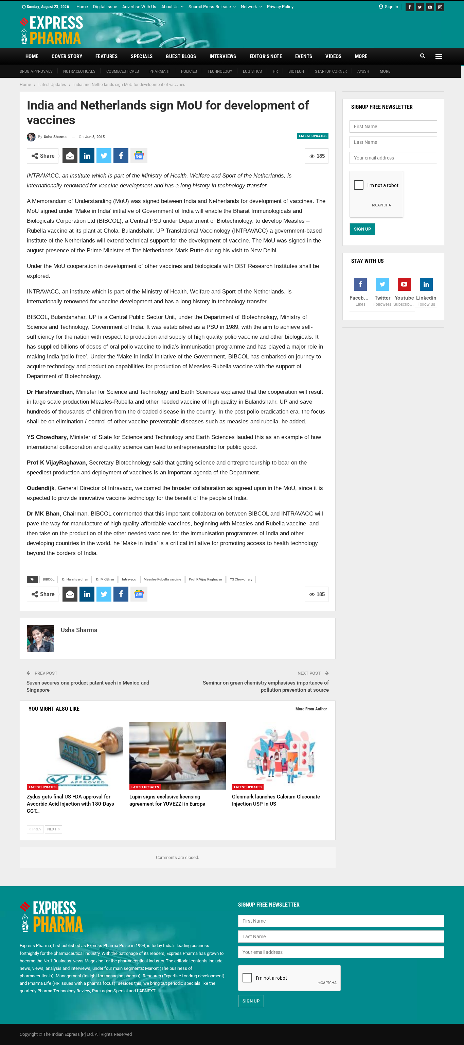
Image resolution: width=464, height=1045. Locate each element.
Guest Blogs (181, 56)
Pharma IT (159, 71)
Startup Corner (331, 71)
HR (275, 71)
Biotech (296, 71)
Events (303, 56)
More (361, 56)
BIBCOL (48, 579)
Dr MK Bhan (105, 579)
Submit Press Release (210, 6)
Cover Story (67, 56)
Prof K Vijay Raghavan (205, 579)
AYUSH (363, 71)
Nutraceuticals (79, 71)
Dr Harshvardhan (75, 579)
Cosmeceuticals (122, 71)
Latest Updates (312, 136)
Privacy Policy (280, 6)
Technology (220, 71)
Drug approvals (36, 71)
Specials (142, 56)
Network (249, 6)
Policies (189, 71)
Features (106, 56)
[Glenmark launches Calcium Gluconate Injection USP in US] (280, 756)
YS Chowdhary (241, 579)
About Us (170, 6)
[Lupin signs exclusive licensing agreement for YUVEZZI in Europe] (177, 756)
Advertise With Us (139, 6)
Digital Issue (105, 6)
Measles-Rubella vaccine (162, 579)
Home (82, 6)
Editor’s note (266, 56)
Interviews (223, 56)
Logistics (252, 71)
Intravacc (129, 579)
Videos (333, 56)
